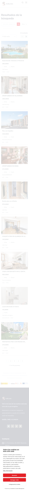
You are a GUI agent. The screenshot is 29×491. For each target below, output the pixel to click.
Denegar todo (14, 480)
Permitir (14, 475)
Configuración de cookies (14, 484)
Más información (7, 470)
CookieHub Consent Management (17, 488)
